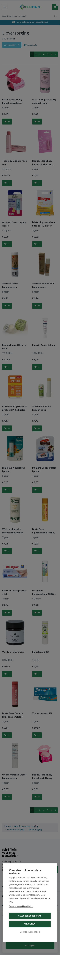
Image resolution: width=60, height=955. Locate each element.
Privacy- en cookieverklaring (21, 906)
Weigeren (30, 924)
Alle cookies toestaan (30, 916)
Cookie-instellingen (30, 932)
